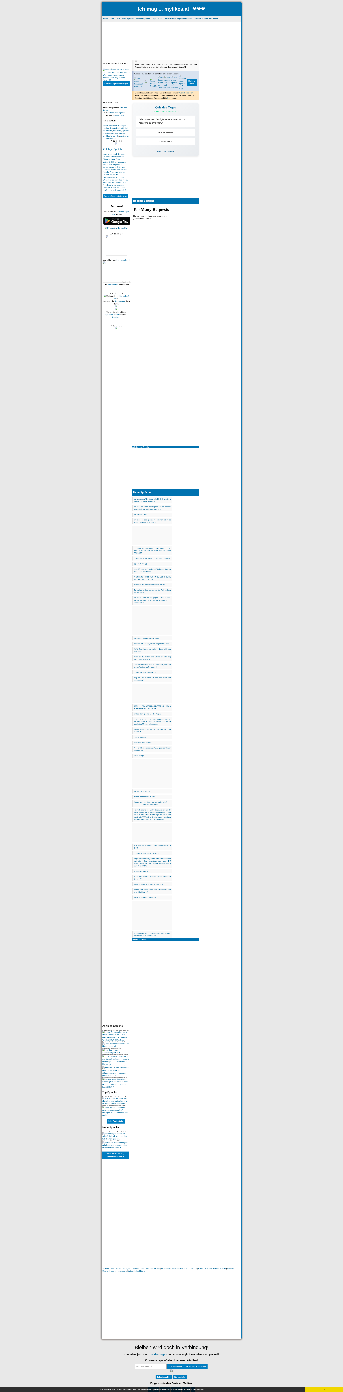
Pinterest (176, 38)
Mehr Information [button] (199, 1389)
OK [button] (324, 1389)
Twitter (186, 38)
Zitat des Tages (157, 13)
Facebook (165, 38)
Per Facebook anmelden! (196, 25)
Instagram (153, 38)
